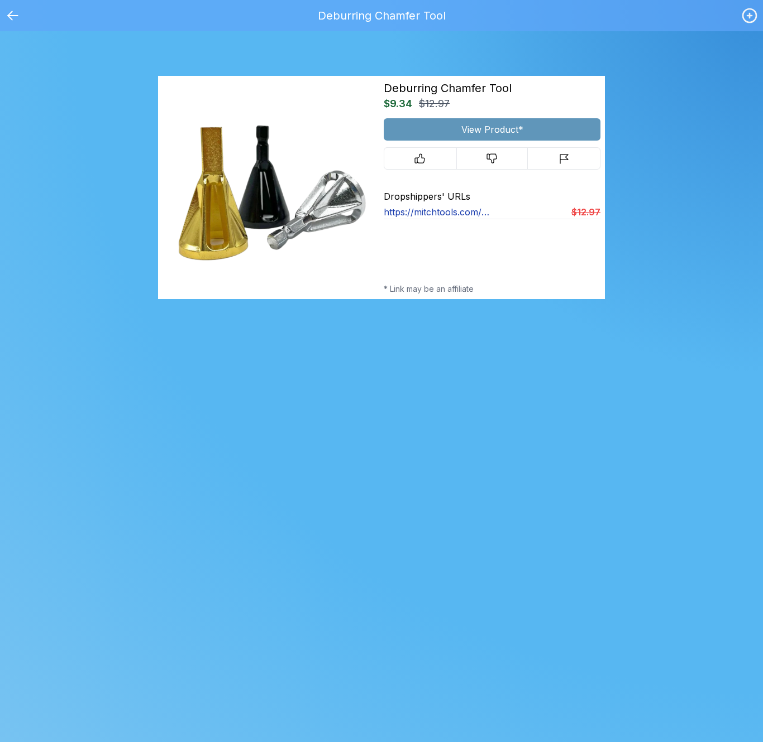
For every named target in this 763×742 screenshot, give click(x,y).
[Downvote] (492, 158)
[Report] (564, 158)
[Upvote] (420, 158)
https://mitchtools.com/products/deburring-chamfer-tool (438, 212)
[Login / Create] (749, 15)
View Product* (492, 129)
